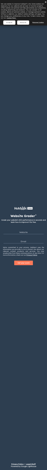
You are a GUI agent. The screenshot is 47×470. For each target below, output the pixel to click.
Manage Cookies (38, 22)
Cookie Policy (11, 18)
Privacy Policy (31, 255)
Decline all (23, 22)
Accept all (9, 22)
